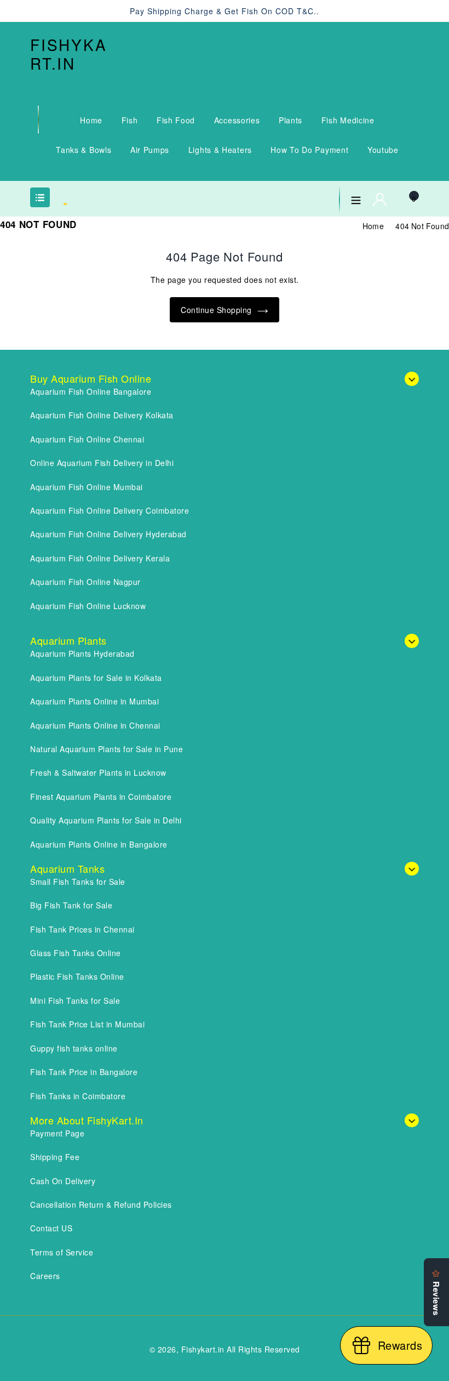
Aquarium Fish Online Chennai (87, 439)
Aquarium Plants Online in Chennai (95, 725)
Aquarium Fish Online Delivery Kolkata (102, 415)
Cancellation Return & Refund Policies (101, 1204)
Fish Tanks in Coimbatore (77, 1095)
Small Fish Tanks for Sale (77, 881)
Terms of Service (61, 1252)
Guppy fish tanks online (74, 1048)
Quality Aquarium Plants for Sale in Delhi (106, 820)
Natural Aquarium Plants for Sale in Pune (106, 748)
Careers (45, 1275)
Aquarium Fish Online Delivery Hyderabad (108, 533)
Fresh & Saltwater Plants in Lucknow (98, 772)
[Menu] (356, 198)
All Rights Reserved (263, 1349)
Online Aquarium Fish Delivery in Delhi (102, 462)
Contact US (51, 1228)
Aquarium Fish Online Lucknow (88, 605)
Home (91, 120)
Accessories (237, 120)
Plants (290, 120)
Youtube (383, 149)
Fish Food (176, 120)
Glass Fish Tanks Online (75, 952)
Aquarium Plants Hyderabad (82, 653)
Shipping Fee (54, 1156)
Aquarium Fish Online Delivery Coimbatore (109, 510)
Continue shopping (216, 309)
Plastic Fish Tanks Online (77, 976)
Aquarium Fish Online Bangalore (90, 391)
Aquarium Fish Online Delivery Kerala (100, 558)
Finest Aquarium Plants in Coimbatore (100, 796)
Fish (130, 120)
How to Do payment (309, 149)
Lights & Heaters (220, 149)
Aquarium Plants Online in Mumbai (94, 701)
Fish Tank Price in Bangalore (83, 1071)
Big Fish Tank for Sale (71, 905)
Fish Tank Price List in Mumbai (87, 1024)
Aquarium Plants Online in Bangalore (99, 844)
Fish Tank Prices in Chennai (82, 929)
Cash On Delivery (62, 1180)
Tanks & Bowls (83, 149)
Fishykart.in (68, 54)
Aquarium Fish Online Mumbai (86, 486)
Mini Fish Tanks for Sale (75, 1000)
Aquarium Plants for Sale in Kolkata (96, 677)
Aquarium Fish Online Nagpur (85, 581)
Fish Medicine (348, 120)
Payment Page (57, 1133)
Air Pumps (149, 149)
